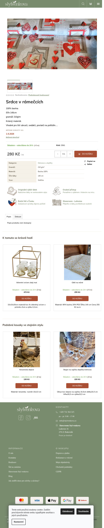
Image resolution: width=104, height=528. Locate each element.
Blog (10, 476)
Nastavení (18, 522)
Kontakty (12, 458)
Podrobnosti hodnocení (38, 95)
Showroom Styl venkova (18, 472)
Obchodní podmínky (64, 467)
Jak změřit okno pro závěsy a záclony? (23, 481)
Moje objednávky (63, 462)
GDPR (58, 472)
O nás (10, 453)
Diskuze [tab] (18, 217)
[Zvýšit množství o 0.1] (70, 154)
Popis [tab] (9, 217)
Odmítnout (67, 511)
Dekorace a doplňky (45, 163)
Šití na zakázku (14, 467)
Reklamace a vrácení (64, 458)
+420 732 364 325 (66, 412)
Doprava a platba (63, 453)
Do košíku (87, 154)
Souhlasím (83, 511)
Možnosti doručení (12, 137)
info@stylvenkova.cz (67, 421)
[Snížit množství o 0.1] (58, 154)
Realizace (12, 462)
